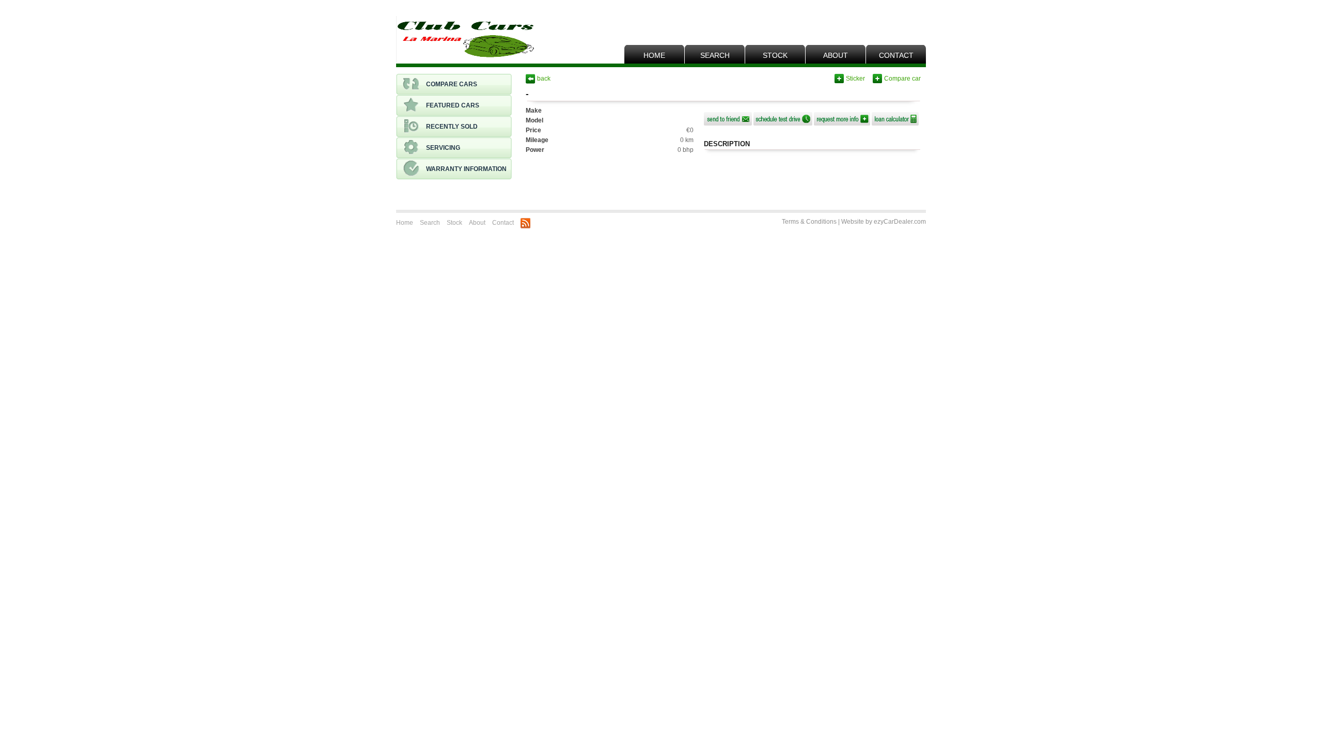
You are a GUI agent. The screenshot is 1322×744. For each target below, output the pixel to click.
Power (535, 149)
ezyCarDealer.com (900, 221)
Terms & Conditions (809, 221)
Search (715, 55)
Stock (775, 55)
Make (534, 110)
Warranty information (466, 169)
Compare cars (451, 84)
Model (534, 120)
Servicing (443, 147)
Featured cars (452, 105)
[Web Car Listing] (465, 40)
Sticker (855, 78)
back (543, 78)
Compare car (902, 78)
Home (654, 55)
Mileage (537, 140)
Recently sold (452, 126)
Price (533, 130)
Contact (896, 55)
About (835, 55)
